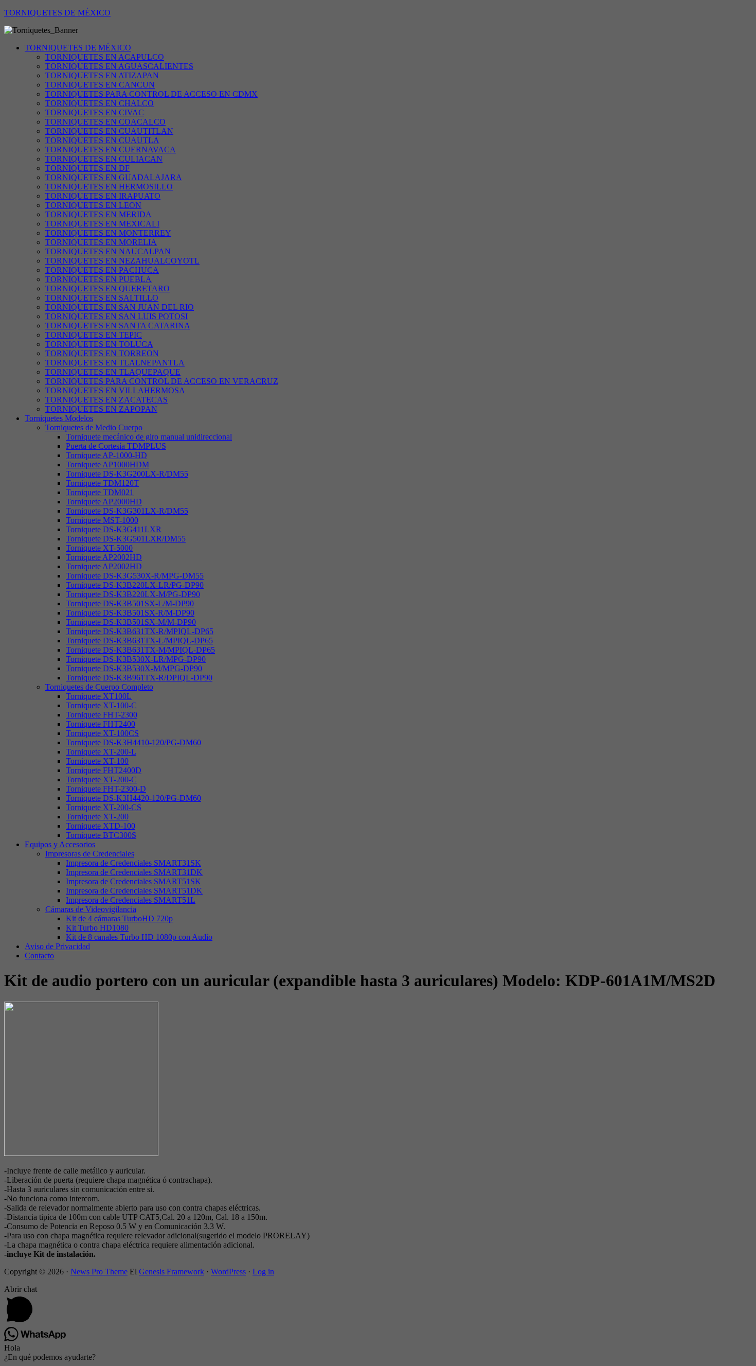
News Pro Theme (99, 1271)
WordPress (228, 1271)
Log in (263, 1271)
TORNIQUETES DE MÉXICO (57, 12)
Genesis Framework (171, 1271)
